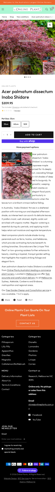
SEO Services (23, 478)
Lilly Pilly (6, 346)
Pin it (30, 300)
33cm (6, 124)
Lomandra (34, 346)
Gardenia (33, 350)
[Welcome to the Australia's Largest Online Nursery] (27, 2)
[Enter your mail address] (24, 439)
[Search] (47, 9)
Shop (12, 17)
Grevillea (6, 355)
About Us (6, 380)
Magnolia (6, 359)
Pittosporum (8, 342)
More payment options (27, 147)
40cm (16, 124)
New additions (23, 17)
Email (4, 434)
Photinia (32, 355)
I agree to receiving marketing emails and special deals (14, 448)
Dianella (33, 342)
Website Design (10, 478)
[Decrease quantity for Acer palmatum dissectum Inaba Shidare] (4, 135)
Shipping (15, 107)
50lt (25, 124)
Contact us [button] (27, 323)
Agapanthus (7, 350)
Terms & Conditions (11, 385)
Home (4, 17)
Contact (5, 389)
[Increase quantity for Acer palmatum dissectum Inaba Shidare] (11, 135)
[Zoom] (49, 24)
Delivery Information (12, 376)
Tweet (19, 300)
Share (7, 300)
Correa (32, 364)
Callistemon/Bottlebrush (13, 364)
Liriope (32, 359)
